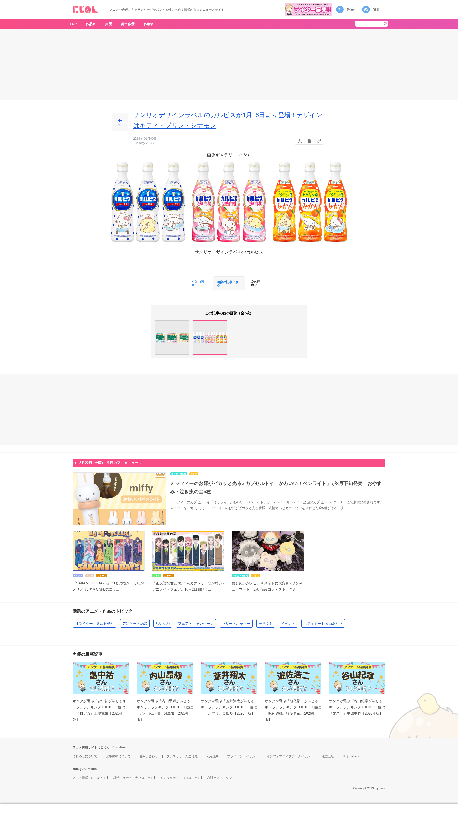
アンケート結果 (134, 623)
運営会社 (328, 756)
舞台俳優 (128, 24)
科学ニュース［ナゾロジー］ (133, 777)
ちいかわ (163, 623)
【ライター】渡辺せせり (94, 623)
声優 (108, 24)
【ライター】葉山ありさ (323, 623)
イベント (288, 623)
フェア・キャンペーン (196, 623)
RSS (376, 9)
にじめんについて (85, 756)
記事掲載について (118, 756)
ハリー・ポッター (236, 623)
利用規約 (212, 756)
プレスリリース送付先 (182, 756)
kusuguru (80, 769)
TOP (73, 24)
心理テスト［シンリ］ (222, 777)
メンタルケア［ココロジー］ (180, 777)
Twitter (351, 9)
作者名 (149, 24)
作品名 (91, 24)
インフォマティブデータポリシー (290, 756)
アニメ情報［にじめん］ (90, 777)
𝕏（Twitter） (351, 756)
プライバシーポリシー (242, 756)
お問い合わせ (148, 756)
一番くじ (266, 623)
